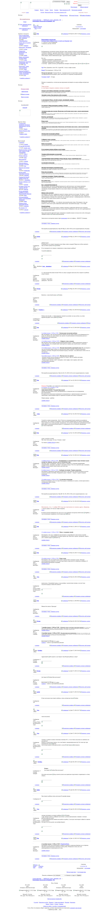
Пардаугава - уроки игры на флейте (24, 67)
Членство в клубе (43, 902)
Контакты (72, 902)
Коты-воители (22, 159)
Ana (25, 166)
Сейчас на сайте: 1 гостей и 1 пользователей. (54, 906)
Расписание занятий (77, 10)
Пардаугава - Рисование (25, 47)
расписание (64, 218)
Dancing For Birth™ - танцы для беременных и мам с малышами (25, 72)
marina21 (26, 45)
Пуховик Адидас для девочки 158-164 (24, 187)
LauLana (26, 209)
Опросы (61, 904)
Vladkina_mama (23, 134)
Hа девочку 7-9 (23, 207)
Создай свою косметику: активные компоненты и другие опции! (24, 125)
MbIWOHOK (25, 91)
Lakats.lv (44, 642)
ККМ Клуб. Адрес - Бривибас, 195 (52, 19)
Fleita (25, 69)
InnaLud (26, 189)
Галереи (56, 10)
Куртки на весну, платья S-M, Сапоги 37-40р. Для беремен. (25, 151)
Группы (76, 15)
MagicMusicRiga (23, 41)
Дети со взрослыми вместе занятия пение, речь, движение (24, 37)
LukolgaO (26, 175)
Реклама (67, 902)
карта (43, 510)
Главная (37, 10)
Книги (47, 904)
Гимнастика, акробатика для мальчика (23, 52)
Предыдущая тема (71, 872)
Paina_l (26, 154)
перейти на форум (24, 78)
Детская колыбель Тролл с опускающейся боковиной (25, 198)
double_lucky (27, 148)
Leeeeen (26, 144)
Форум (41, 10)
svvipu (25, 49)
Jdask (25, 157)
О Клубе (42, 12)
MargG (25, 129)
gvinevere (26, 206)
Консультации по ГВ (65, 10)
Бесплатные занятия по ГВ (60, 12)
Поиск (66, 15)
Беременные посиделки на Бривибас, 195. (25, 62)
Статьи (46, 10)
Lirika (25, 60)
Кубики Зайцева (23, 155)
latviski (27, 12)
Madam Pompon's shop (24, 130)
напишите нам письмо (75, 908)
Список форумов (37, 19)
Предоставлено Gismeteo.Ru (54, 898)
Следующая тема (81, 872)
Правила (51, 902)
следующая (83, 28)
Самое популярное (59, 902)
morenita (26, 184)
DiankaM (25, 107)
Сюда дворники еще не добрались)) (25, 29)
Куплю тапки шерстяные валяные (24, 173)
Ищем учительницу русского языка (24, 57)
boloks (25, 55)
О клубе (36, 902)
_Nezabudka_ (27, 180)
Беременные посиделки (49, 39)
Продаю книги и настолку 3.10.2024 (24, 163)
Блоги (51, 10)
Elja (25, 64)
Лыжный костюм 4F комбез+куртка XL (24, 177)
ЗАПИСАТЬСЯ (45, 338)
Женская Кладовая (49, 12)
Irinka (25, 201)
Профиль (88, 15)
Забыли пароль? (84, 7)
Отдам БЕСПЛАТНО (24, 146)
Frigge (24, 21)
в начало (37, 231)
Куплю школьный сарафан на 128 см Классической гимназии (25, 192)
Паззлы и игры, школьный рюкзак (23, 204)
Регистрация (74, 7)
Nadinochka (27, 170)
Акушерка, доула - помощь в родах (50, 223)
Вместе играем (25, 97)
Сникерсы (21, 142)
